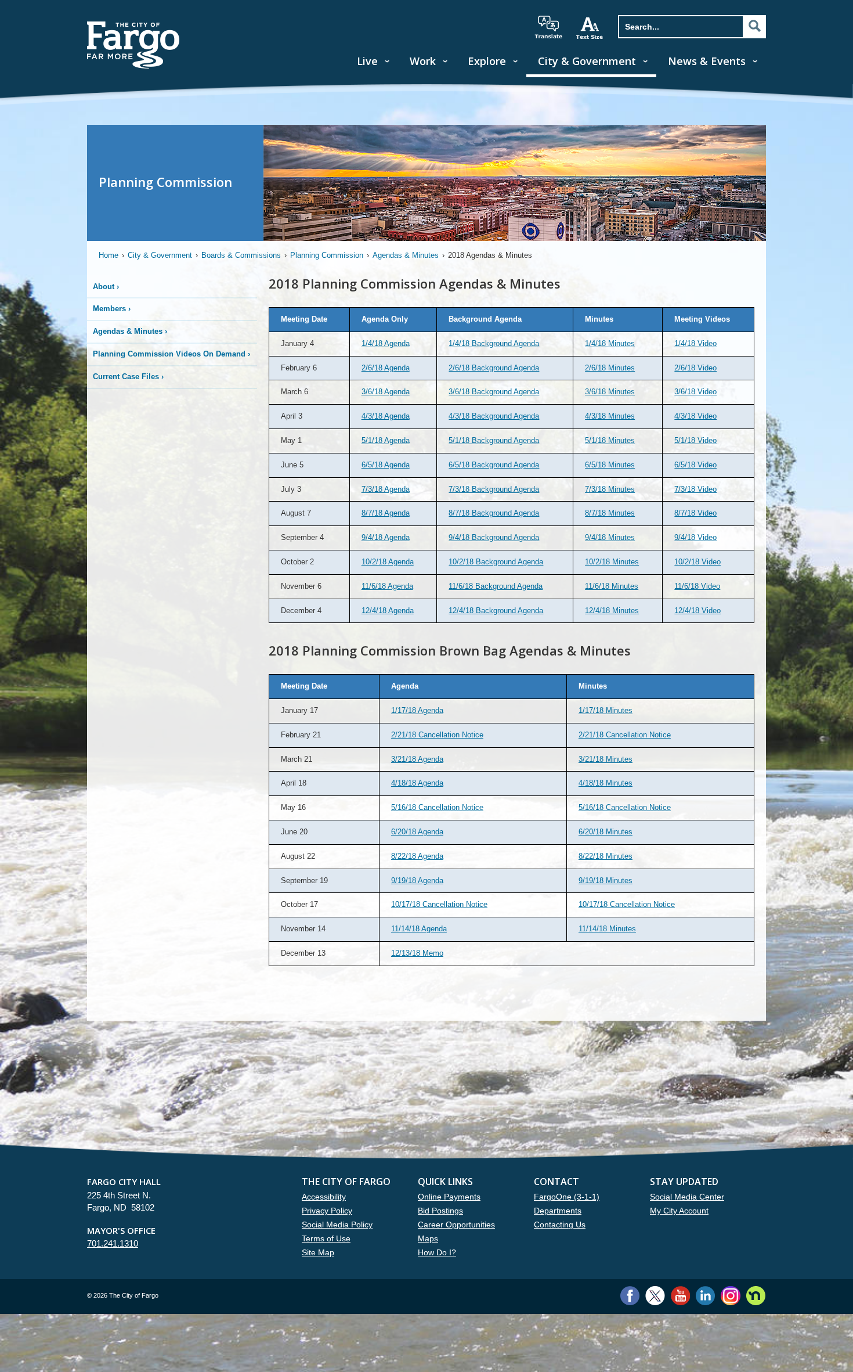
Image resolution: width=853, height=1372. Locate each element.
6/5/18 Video (695, 464)
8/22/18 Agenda (417, 856)
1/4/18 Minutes (610, 343)
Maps (428, 1238)
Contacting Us (559, 1224)
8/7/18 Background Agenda (494, 513)
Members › (112, 308)
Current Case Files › (128, 376)
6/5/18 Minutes (610, 464)
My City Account (679, 1210)
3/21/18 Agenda (417, 759)
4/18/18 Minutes (605, 783)
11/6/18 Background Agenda (496, 586)
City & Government (587, 61)
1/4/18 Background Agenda (494, 343)
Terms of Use (326, 1238)
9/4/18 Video (695, 537)
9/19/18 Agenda (417, 880)
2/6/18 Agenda (386, 367)
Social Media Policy (337, 1224)
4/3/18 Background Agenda (494, 416)
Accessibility (324, 1196)
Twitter (655, 1295)
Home (108, 255)
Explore (487, 61)
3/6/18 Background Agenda (494, 391)
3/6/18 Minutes (610, 391)
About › (106, 286)
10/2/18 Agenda (388, 561)
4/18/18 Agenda (417, 783)
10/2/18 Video (697, 561)
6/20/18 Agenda (417, 831)
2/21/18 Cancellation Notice (437, 734)
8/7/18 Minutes (610, 513)
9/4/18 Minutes (610, 537)
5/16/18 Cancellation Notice (437, 807)
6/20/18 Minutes (605, 831)
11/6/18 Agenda (387, 586)
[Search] (754, 26)
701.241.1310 (112, 1243)
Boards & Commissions (241, 255)
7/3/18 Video (695, 489)
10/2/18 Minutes (612, 561)
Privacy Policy (327, 1210)
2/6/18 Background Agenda (494, 367)
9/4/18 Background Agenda (494, 537)
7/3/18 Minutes (610, 489)
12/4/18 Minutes (612, 610)
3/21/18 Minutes (605, 759)
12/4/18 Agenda (388, 610)
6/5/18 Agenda (386, 464)
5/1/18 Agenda (386, 440)
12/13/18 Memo (417, 953)
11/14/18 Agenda (419, 928)
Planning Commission (326, 255)
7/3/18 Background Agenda (494, 489)
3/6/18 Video (695, 391)
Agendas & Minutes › (130, 331)
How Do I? (437, 1252)
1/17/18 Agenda (417, 710)
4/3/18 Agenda (386, 416)
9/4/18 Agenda (386, 537)
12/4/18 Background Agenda (496, 610)
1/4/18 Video (695, 343)
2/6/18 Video (695, 367)
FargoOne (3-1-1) (566, 1196)
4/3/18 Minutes (610, 416)
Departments (557, 1210)
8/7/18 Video (695, 513)
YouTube (680, 1295)
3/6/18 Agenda (386, 391)
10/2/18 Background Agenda (496, 561)
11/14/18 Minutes (607, 928)
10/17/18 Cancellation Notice (439, 904)
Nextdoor (755, 1295)
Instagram (730, 1295)
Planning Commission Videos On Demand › (171, 354)
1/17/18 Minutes (605, 710)
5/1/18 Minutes (610, 440)
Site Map (318, 1252)
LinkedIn (705, 1295)
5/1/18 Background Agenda (494, 440)
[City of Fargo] (133, 25)
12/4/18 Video (697, 610)
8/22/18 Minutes (605, 856)
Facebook (629, 1295)
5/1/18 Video (695, 440)
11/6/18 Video (697, 586)
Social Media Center (687, 1196)
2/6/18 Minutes (610, 367)
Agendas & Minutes (406, 255)
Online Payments (449, 1196)
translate (548, 27)
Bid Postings (440, 1210)
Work (423, 61)
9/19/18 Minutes (605, 880)
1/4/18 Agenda (386, 343)
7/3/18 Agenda (386, 489)
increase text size (590, 27)
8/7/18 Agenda (386, 513)
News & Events (707, 61)
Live (367, 61)
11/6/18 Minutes (611, 586)
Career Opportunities (456, 1224)
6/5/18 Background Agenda (494, 464)
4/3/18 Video (695, 416)
